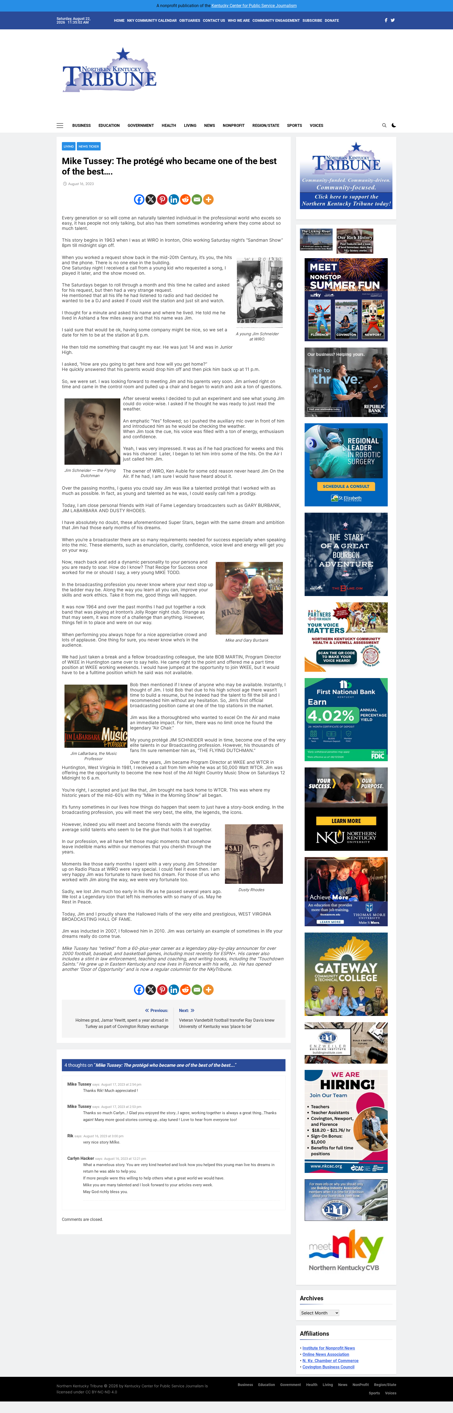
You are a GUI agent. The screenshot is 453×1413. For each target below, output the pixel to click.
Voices (316, 125)
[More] (208, 199)
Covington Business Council (328, 1367)
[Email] (197, 199)
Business (81, 125)
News (209, 125)
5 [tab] (399, 71)
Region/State (265, 125)
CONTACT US (214, 20)
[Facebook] (139, 199)
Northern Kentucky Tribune (80, 1386)
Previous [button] (398, 65)
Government (141, 125)
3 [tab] (399, 55)
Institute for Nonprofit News (329, 1348)
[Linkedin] (174, 199)
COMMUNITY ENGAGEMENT (276, 20)
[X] (150, 199)
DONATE (332, 20)
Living (190, 125)
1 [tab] (399, 39)
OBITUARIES (189, 20)
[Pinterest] (162, 199)
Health (169, 125)
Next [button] (386, 65)
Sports (294, 125)
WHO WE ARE (239, 20)
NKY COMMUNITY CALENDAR (152, 20)
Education (109, 125)
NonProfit (234, 125)
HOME (119, 20)
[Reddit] (185, 199)
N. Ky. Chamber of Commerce (331, 1360)
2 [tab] (399, 47)
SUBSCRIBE (312, 20)
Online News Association (326, 1354)
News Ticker (89, 146)
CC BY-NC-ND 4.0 (101, 1392)
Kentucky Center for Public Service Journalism (254, 5)
